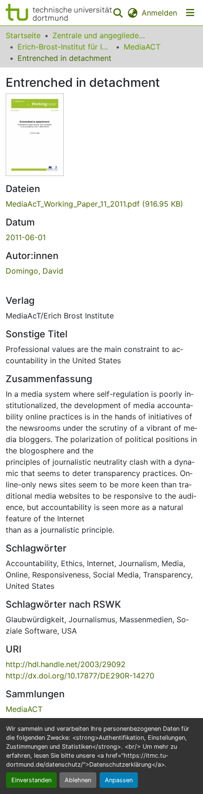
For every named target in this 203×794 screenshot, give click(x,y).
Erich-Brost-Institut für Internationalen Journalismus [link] (64, 46)
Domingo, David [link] (34, 271)
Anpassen (119, 780)
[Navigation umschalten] (190, 13)
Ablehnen (78, 780)
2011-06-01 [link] (26, 237)
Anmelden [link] (159, 12)
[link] (101, 203)
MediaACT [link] (142, 46)
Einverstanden (31, 780)
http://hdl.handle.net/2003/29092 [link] (66, 664)
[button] (59, 13)
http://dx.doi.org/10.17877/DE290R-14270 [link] (80, 675)
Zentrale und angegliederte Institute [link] (99, 35)
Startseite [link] (23, 35)
